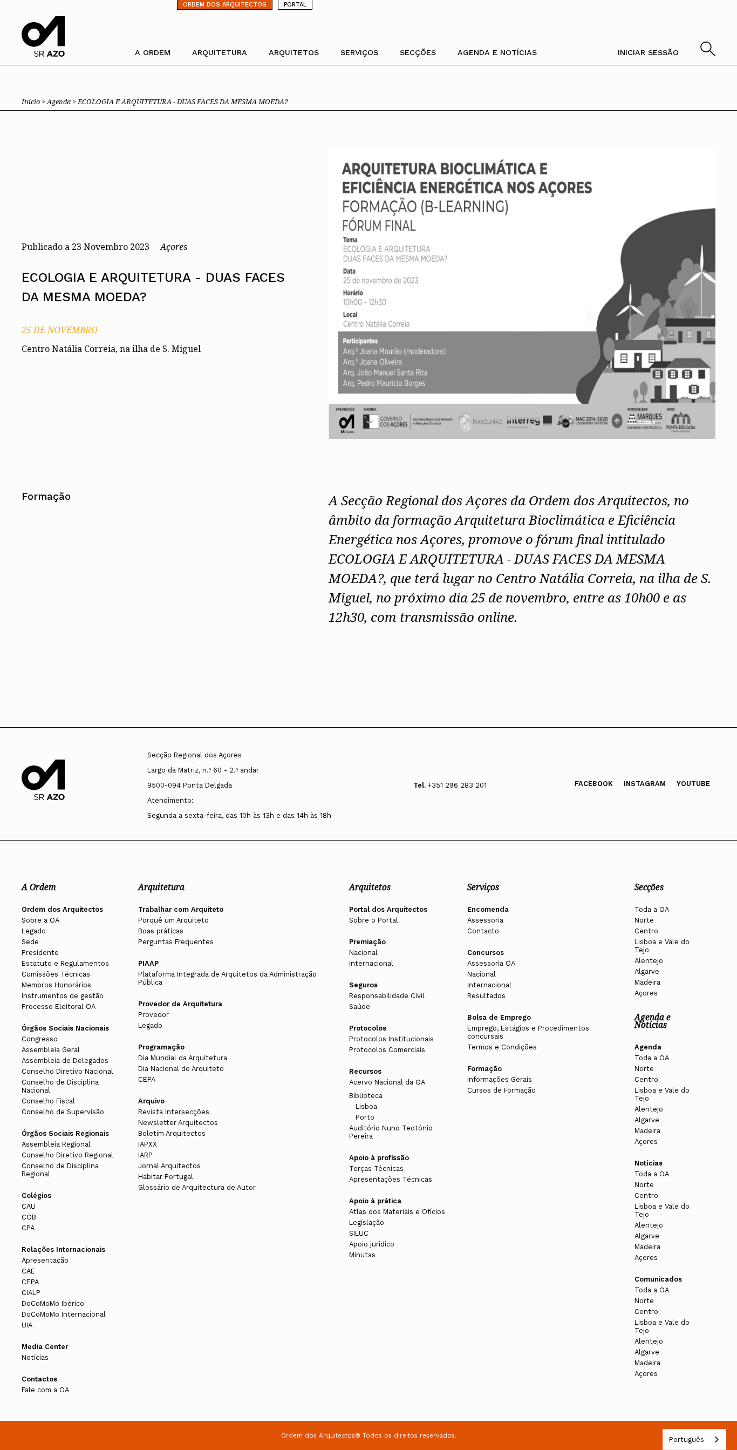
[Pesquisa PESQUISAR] (708, 53)
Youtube (693, 784)
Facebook (594, 784)
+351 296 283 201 (457, 785)
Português (686, 1439)
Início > (34, 101)
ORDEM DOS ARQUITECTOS (225, 4)
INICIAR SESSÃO (648, 52)
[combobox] (694, 1439)
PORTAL (295, 4)
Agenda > (62, 101)
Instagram (645, 784)
